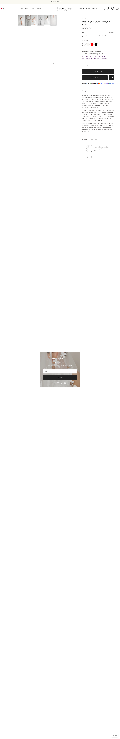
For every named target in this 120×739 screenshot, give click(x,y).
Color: (85, 41)
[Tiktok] (62, 383)
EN (3, 8)
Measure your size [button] (98, 72)
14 (99, 35)
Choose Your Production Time (90, 62)
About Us (88, 8)
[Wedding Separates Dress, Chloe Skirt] (21, 20)
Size (98, 32)
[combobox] (3, 8)
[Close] (78, 354)
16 (102, 35)
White (83, 44)
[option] (21, 21)
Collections (27, 8)
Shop (21, 8)
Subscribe (60, 377)
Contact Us (81, 8)
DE (3, 10)
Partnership (94, 8)
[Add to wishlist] (111, 77)
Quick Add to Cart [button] (95, 78)
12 (96, 35)
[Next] (53, 63)
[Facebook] (55, 383)
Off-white (87, 44)
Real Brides (39, 8)
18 (105, 35)
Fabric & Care (93, 139)
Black (96, 44)
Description (85, 91)
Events (33, 8)
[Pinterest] (65, 383)
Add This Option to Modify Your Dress (90, 51)
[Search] (103, 8)
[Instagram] (58, 383)
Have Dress (85, 19)
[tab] (86, 139)
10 (93, 35)
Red (91, 44)
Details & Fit (85, 139)
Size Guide (111, 32)
